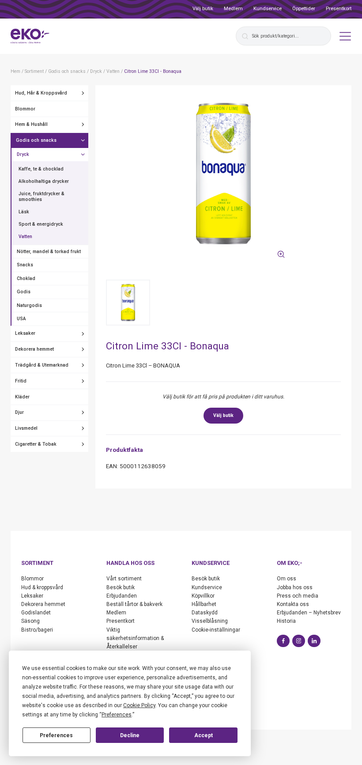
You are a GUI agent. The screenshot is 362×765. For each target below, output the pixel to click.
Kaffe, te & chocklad (41, 169)
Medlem (233, 8)
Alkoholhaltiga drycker (44, 181)
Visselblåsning (210, 621)
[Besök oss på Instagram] (298, 641)
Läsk (24, 212)
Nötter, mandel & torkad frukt (49, 251)
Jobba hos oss (295, 587)
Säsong (30, 621)
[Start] (30, 36)
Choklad (26, 278)
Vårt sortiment (124, 579)
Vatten (25, 236)
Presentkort (338, 8)
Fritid (20, 381)
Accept (203, 735)
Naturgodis (29, 305)
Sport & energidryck (41, 224)
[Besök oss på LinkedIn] (314, 641)
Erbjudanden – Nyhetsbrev (309, 613)
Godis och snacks (36, 140)
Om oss (286, 579)
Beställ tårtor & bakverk (134, 604)
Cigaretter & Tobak (36, 444)
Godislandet (36, 613)
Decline (130, 735)
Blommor (25, 109)
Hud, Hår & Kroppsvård (41, 93)
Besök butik (120, 587)
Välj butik (202, 8)
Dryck (23, 154)
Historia (286, 621)
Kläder (22, 397)
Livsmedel (26, 428)
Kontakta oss (293, 604)
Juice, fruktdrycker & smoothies (41, 197)
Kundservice (267, 8)
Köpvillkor (203, 596)
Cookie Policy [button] (139, 705)
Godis (23, 292)
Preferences (56, 735)
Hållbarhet (204, 604)
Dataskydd (205, 613)
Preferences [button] (117, 715)
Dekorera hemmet (34, 349)
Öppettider (303, 8)
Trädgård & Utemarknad (41, 365)
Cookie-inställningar (216, 630)
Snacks (25, 265)
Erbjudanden (121, 596)
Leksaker (25, 333)
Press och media (297, 596)
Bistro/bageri (37, 630)
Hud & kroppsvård (42, 587)
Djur (19, 412)
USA (21, 319)
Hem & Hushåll (31, 124)
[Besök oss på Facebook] (283, 641)
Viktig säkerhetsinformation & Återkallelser (135, 638)
